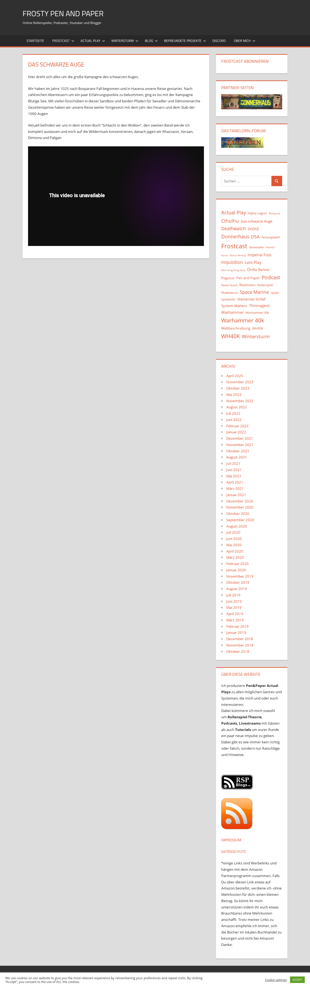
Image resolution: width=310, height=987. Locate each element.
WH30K (257, 328)
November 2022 (239, 400)
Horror (270, 247)
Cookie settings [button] (276, 980)
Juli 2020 (233, 532)
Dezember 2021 (239, 438)
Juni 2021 (234, 469)
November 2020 (239, 507)
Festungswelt (270, 237)
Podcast (271, 277)
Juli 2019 (233, 595)
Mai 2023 (233, 394)
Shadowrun (229, 292)
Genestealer (256, 247)
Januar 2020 (236, 570)
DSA (255, 237)
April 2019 (234, 613)
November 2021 (239, 444)
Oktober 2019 (237, 582)
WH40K (230, 336)
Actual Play (90, 40)
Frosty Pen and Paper (63, 13)
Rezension (247, 285)
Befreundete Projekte (182, 40)
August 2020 (236, 526)
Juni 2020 (234, 538)
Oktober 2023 (237, 388)
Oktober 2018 (237, 651)
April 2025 (234, 375)
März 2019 (235, 620)
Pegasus (228, 278)
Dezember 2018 (239, 638)
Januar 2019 (236, 632)
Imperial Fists (260, 254)
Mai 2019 (233, 607)
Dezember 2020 (239, 501)
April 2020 (234, 551)
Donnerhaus (235, 236)
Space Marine (254, 292)
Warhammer (232, 312)
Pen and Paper (248, 278)
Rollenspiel (265, 285)
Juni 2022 (234, 419)
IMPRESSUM (231, 839)
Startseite (35, 40)
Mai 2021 (233, 476)
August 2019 (236, 588)
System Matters (234, 305)
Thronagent (259, 305)
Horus (224, 255)
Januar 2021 (236, 494)
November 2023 (239, 381)
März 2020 (235, 557)
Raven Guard (229, 285)
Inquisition (232, 262)
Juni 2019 (234, 601)
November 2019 (239, 576)
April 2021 (234, 482)
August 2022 (236, 407)
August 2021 (236, 457)
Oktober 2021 (237, 451)
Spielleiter (228, 299)
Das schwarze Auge (256, 221)
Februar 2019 (237, 626)
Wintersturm (122, 40)
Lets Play (253, 262)
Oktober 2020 (237, 513)
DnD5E (253, 228)
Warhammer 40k (242, 320)
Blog (149, 40)
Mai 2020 (233, 544)
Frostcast (61, 40)
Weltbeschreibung (235, 328)
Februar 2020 (237, 563)
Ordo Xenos (258, 269)
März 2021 (235, 488)
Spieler (275, 293)
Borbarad (274, 213)
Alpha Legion (257, 213)
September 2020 (240, 519)
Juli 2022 (233, 413)
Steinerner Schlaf (251, 299)
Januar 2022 (236, 432)
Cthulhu (230, 221)
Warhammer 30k (257, 313)
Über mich (242, 40)
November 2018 (239, 645)
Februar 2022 (237, 425)
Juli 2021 (233, 463)
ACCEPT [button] (297, 980)
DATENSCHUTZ (233, 851)
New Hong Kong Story (233, 270)
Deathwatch (233, 228)
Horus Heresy (238, 255)
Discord (219, 40)
